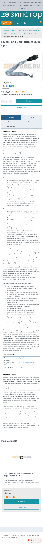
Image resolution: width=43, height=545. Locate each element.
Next (42, 482)
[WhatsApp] (12, 86)
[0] (38, 23)
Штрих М (21, 358)
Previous (0, 482)
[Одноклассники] (4, 86)
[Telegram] (7, 86)
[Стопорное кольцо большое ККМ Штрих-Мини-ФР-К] (21, 457)
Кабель (20, 367)
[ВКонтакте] (10, 86)
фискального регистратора (27, 363)
